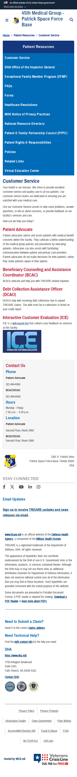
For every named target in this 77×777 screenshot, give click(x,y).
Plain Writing (64, 721)
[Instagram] (38, 487)
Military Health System (48, 539)
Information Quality (15, 721)
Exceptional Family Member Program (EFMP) (36, 77)
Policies (10, 152)
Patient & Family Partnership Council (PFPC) (36, 133)
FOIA (66, 731)
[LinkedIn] (30, 487)
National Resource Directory (24, 124)
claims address (36, 628)
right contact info (23, 642)
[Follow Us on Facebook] (4, 487)
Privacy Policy (26, 711)
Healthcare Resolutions (21, 105)
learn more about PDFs (34, 601)
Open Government (42, 721)
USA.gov (48, 741)
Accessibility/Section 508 (21, 731)
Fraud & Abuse (49, 731)
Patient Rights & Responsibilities (28, 142)
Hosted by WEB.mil (14, 759)
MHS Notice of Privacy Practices (27, 114)
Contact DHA (12, 677)
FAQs (8, 86)
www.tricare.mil (13, 534)
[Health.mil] (22, 686)
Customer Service (17, 58)
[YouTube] (21, 487)
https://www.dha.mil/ (16, 655)
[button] (15, 7)
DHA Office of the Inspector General (30, 67)
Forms (9, 95)
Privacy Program (49, 711)
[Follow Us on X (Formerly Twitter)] (12, 487)
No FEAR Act (30, 741)
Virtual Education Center (22, 171)
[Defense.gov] (10, 686)
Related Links (14, 161)
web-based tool (20, 323)
